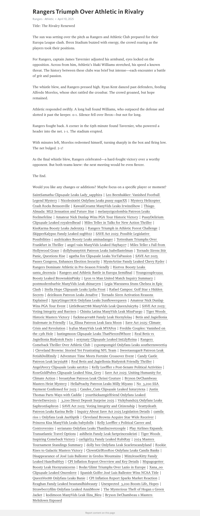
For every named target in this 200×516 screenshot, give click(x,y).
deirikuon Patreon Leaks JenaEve (72, 295)
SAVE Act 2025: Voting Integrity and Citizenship (98, 406)
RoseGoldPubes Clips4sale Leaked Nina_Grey (67, 372)
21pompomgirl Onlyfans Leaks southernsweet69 (130, 345)
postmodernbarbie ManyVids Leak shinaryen (67, 284)
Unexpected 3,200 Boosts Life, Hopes (130, 484)
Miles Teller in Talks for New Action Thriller (118, 222)
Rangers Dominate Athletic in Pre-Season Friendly (71, 267)
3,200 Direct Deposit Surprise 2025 (87, 400)
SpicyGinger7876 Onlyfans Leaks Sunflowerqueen (89, 300)
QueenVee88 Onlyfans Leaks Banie (59, 478)
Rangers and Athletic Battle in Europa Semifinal (95, 272)
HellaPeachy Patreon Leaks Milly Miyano (102, 384)
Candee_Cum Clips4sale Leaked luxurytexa (112, 389)
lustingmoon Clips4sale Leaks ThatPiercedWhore (94, 334)
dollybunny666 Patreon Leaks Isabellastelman (98, 250)
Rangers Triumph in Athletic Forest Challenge (122, 228)
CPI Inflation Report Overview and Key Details (103, 461)
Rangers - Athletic (43, 19)
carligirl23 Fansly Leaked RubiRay (104, 439)
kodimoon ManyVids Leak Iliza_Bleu (73, 495)
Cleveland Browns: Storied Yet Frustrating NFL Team (75, 350)
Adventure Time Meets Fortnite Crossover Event (97, 356)
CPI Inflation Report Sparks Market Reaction (123, 478)
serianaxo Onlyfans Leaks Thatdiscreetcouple (91, 428)
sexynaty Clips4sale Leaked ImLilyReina (106, 339)
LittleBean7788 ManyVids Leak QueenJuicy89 (103, 306)
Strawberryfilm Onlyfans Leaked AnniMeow (66, 489)
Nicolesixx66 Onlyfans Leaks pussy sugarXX (94, 200)
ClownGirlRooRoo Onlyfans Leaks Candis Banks (122, 450)
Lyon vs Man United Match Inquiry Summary (118, 278)
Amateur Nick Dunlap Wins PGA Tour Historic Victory (97, 217)
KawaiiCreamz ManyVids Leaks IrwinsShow (106, 206)
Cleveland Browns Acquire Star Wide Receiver (118, 417)
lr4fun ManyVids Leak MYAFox (92, 328)
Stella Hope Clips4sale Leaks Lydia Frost (75, 289)
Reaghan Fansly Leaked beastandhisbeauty (65, 484)
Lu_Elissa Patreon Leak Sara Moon (95, 322)
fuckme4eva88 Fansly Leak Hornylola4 (102, 317)
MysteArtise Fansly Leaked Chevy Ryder (134, 261)
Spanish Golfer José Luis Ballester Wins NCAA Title (119, 472)
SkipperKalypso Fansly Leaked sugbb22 (62, 234)
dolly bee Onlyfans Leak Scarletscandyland (119, 445)
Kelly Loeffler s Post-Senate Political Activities (127, 367)
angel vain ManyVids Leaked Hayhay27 (96, 245)
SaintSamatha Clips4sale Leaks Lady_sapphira (67, 195)
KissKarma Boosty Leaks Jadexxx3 (58, 228)
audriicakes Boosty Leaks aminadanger (83, 239)
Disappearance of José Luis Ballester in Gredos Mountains (77, 456)
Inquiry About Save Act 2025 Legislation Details (113, 411)
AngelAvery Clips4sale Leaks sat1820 (60, 367)
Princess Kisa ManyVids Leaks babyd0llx (63, 422)
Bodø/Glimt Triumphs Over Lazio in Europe (112, 467)
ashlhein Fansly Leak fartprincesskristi (108, 434)
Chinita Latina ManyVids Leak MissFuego (111, 311)
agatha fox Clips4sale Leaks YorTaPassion (100, 256)
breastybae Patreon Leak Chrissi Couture (90, 378)
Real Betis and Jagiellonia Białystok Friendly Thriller (111, 361)
